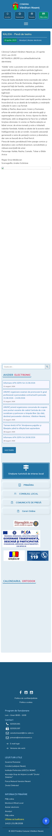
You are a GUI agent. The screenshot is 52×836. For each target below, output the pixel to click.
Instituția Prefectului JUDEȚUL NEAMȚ (20, 770)
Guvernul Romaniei (12, 762)
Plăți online (9, 799)
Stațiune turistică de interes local (26, 473)
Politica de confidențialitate (26, 698)
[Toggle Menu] (26, 24)
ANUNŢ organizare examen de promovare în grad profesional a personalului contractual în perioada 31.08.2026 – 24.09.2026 (25, 395)
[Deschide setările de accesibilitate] (45, 821)
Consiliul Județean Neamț (15, 766)
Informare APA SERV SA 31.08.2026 (19, 383)
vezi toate (9, 450)
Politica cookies (26, 702)
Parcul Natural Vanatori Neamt (18, 781)
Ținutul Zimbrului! (12, 785)
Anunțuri (22, 40)
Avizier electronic (35, 40)
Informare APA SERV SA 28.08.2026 (19, 437)
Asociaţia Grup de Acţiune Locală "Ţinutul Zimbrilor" (22, 775)
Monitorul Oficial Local (14, 803)
